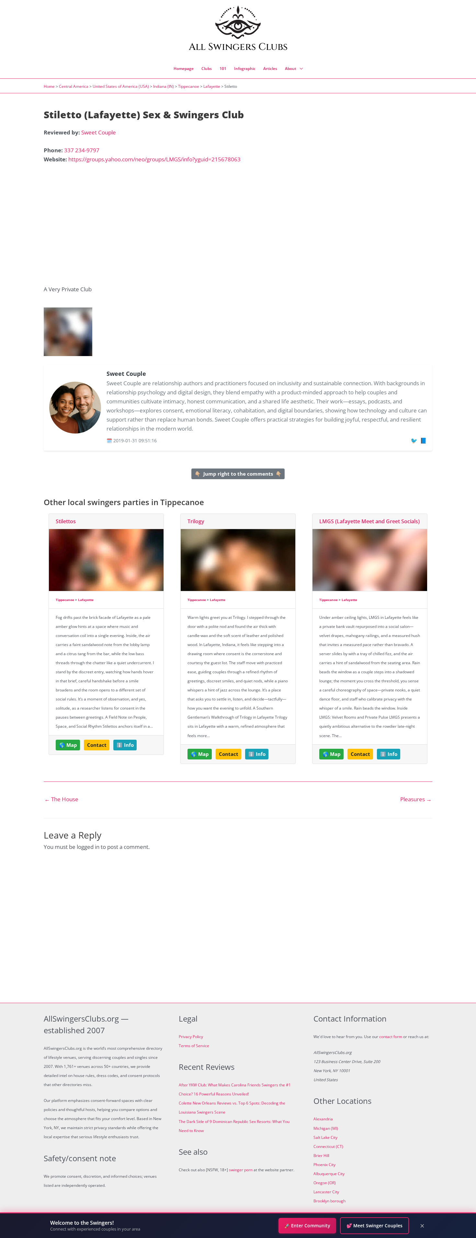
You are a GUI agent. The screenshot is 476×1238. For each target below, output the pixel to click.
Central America (73, 86)
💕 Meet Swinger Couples (374, 1225)
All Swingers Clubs (238, 46)
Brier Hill (321, 1155)
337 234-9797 (81, 150)
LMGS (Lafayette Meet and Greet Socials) (369, 521)
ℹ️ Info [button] (125, 745)
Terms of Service (194, 1045)
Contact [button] (97, 745)
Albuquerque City (329, 1173)
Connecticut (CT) (328, 1146)
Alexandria (323, 1119)
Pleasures (416, 799)
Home (49, 86)
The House (61, 799)
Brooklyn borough (329, 1201)
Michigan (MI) (325, 1128)
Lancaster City (326, 1192)
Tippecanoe (188, 86)
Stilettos (66, 521)
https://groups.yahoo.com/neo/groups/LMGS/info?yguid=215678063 (154, 159)
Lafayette (211, 86)
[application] (299, 68)
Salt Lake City (325, 1137)
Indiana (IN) (163, 86)
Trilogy (195, 521)
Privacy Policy (191, 1036)
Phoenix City (324, 1164)
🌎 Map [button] (68, 745)
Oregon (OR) (324, 1183)
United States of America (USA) (121, 86)
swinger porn (241, 1170)
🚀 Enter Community (307, 1225)
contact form (390, 1036)
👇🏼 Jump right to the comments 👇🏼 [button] (238, 473)
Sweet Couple (98, 132)
